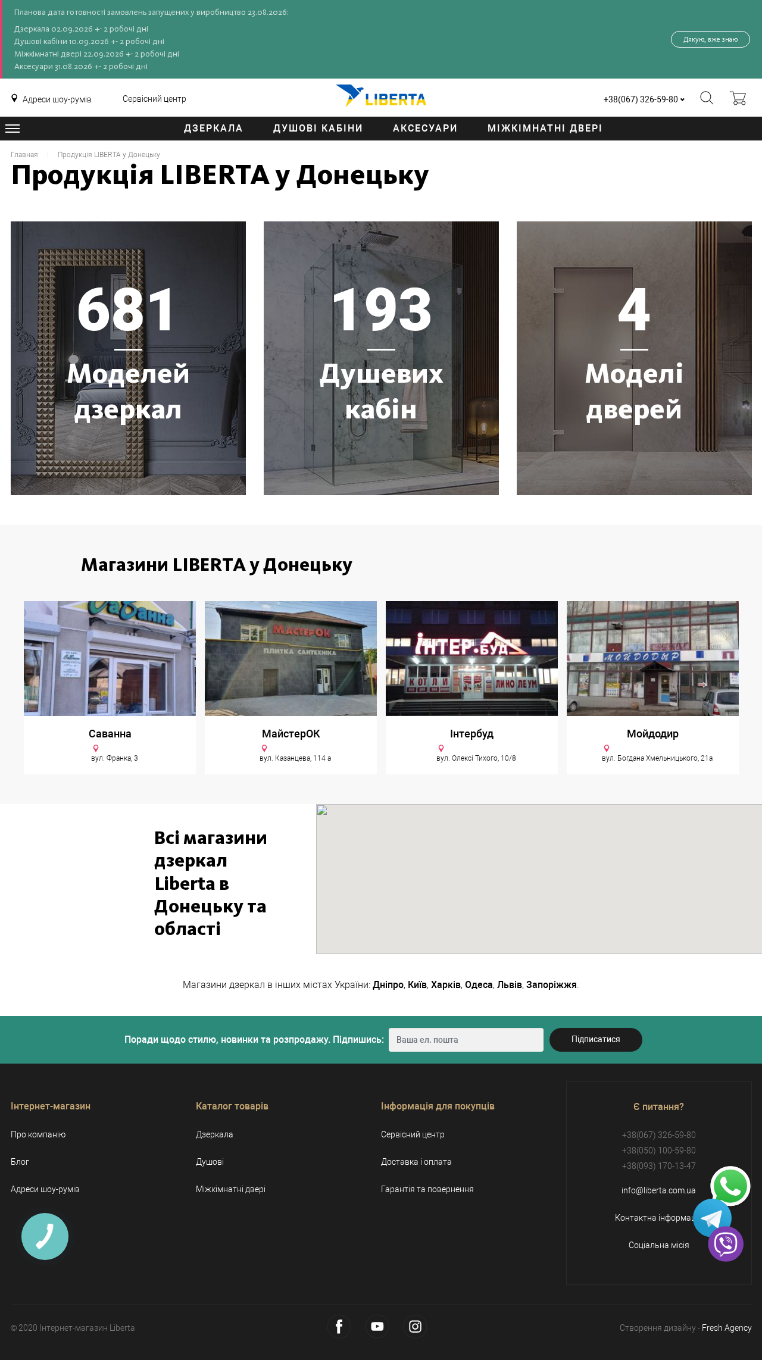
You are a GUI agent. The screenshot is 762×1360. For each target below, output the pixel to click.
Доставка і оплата (416, 1162)
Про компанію (38, 1134)
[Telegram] (712, 1218)
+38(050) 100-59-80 (659, 1150)
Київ (417, 984)
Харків (446, 984)
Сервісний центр (154, 99)
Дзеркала (213, 128)
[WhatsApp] (730, 1187)
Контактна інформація (658, 1218)
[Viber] (726, 1244)
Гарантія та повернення (427, 1189)
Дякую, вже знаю (710, 39)
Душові (210, 1162)
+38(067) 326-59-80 (641, 99)
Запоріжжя (551, 984)
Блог (20, 1162)
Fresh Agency (727, 1328)
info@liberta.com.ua (659, 1190)
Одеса (479, 984)
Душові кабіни (318, 128)
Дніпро (388, 984)
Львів (509, 984)
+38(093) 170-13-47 (659, 1166)
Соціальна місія (659, 1245)
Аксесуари (425, 128)
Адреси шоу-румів (57, 99)
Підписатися (596, 1039)
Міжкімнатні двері (545, 128)
